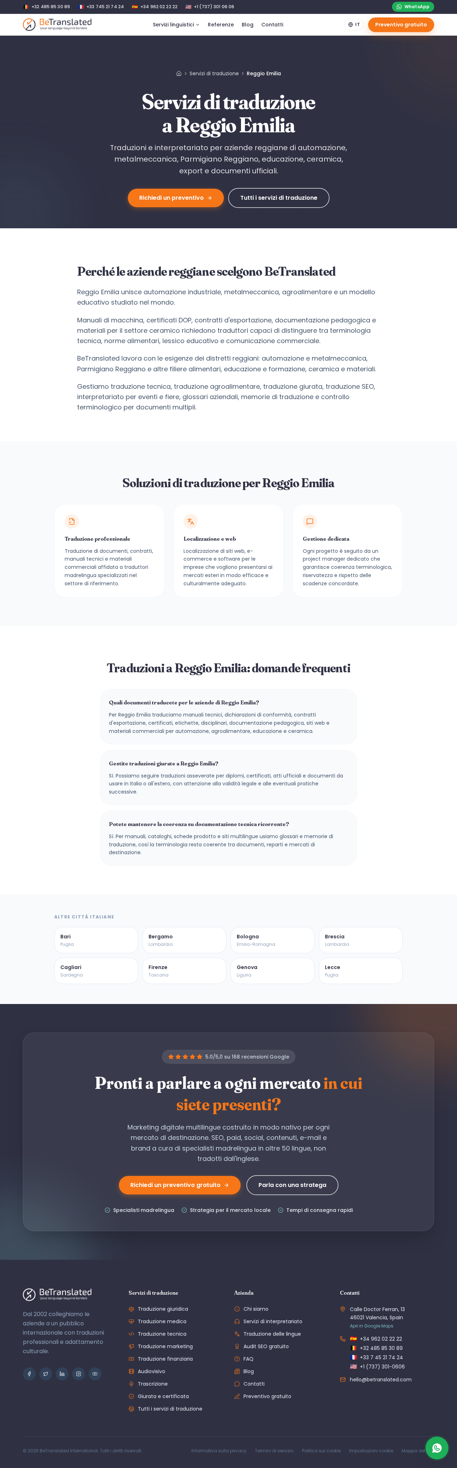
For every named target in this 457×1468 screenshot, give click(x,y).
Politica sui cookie (321, 1451)
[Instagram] (78, 1373)
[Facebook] (29, 1373)
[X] (45, 1373)
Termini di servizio (274, 1451)
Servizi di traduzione (214, 73)
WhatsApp (417, 7)
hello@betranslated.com (381, 1379)
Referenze (221, 24)
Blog (247, 24)
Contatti (272, 24)
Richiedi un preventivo (171, 198)
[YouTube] (95, 1373)
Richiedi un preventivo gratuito (175, 1185)
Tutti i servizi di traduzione (278, 198)
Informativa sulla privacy (218, 1451)
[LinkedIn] (62, 1373)
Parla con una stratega (292, 1185)
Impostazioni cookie (371, 1451)
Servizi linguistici (173, 24)
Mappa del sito (418, 1451)
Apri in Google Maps (371, 1326)
